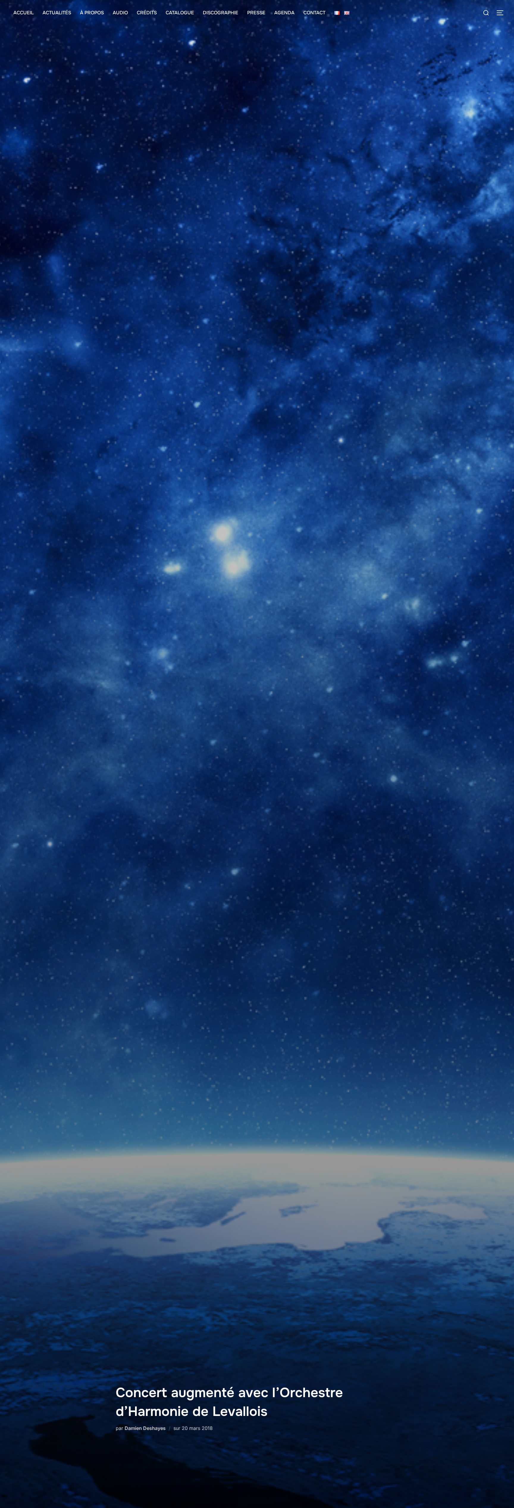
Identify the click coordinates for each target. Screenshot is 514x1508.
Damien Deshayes (145, 1428)
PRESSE (256, 13)
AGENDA (284, 13)
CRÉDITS (147, 13)
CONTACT (314, 13)
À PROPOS (92, 13)
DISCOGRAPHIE (220, 13)
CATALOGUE (180, 13)
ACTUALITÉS (57, 13)
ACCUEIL (23, 13)
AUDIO (120, 13)
